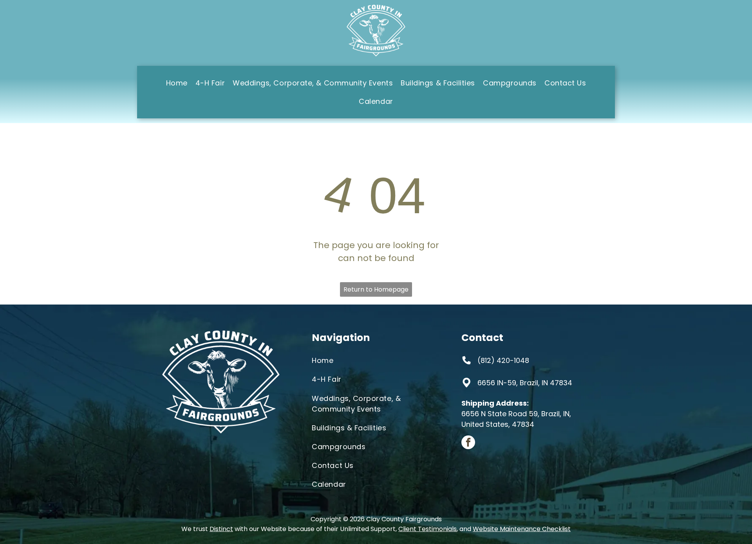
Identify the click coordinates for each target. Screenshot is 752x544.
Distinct (221, 528)
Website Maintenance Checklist (522, 528)
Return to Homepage (376, 289)
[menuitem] (177, 83)
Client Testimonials (427, 528)
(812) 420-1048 (503, 360)
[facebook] (468, 443)
